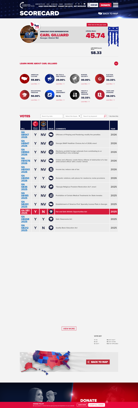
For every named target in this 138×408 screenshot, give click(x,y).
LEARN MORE (82, 405)
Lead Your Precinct (48, 6)
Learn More (34, 83)
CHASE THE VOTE (65, 6)
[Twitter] (81, 3)
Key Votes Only (114, 116)
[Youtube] (84, 3)
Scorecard (54, 4)
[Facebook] (75, 3)
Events (61, 4)
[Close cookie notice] (107, 402)
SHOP (48, 4)
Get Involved (80, 6)
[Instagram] (78, 3)
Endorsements (69, 4)
